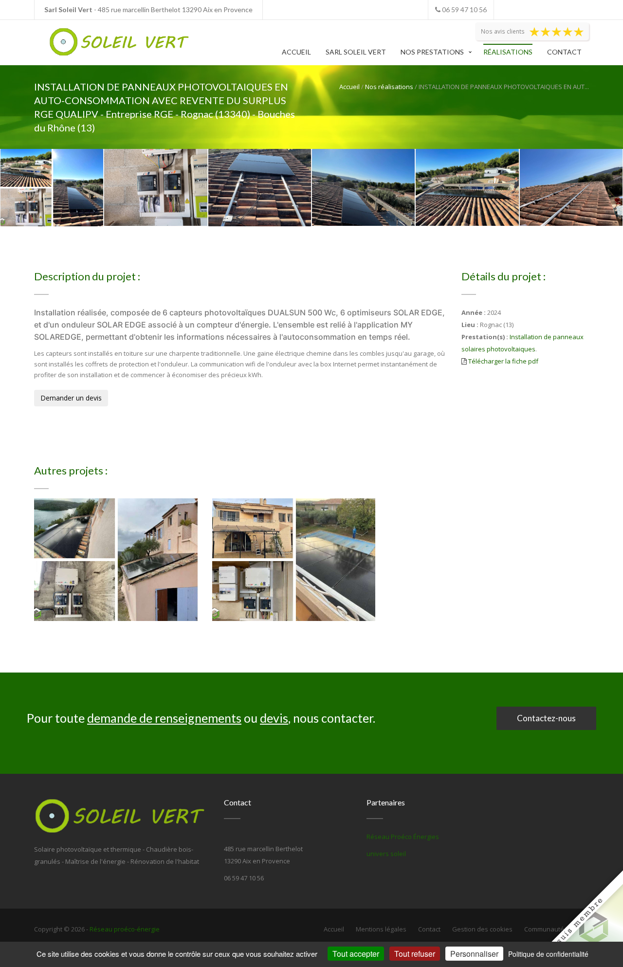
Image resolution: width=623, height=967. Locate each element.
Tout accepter (355, 953)
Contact (564, 52)
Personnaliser (474, 953)
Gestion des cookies (482, 929)
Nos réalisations (389, 86)
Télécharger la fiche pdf (503, 361)
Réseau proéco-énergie (125, 929)
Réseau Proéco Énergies (402, 836)
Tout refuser (414, 953)
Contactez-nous (546, 718)
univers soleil (386, 853)
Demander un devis (71, 397)
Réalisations (507, 52)
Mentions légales (381, 929)
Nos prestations (432, 52)
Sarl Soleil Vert (356, 52)
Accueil (296, 52)
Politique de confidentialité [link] (548, 954)
